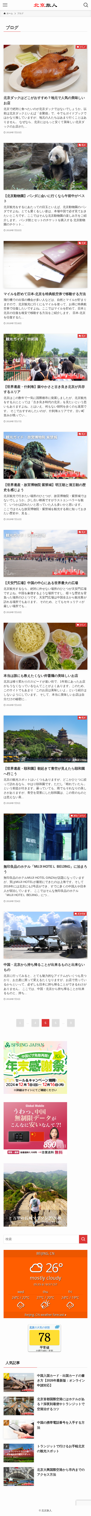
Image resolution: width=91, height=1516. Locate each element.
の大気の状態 (39, 1327)
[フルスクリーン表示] (57, 1327)
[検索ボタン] (86, 5)
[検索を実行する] (83, 1239)
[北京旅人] (45, 5)
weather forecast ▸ (45, 1315)
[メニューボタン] (5, 5)
